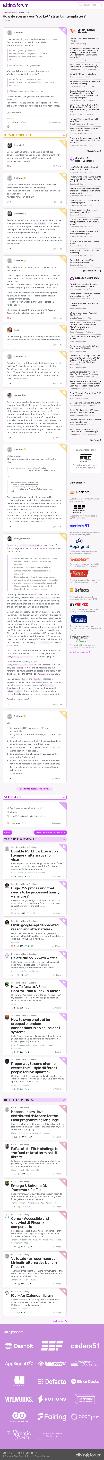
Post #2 (58, 202)
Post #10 (58, 779)
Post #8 (58, 527)
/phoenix (6, 20)
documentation (46, 548)
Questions (24, 12)
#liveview (37, 1240)
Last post (58, 823)
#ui (29, 1240)
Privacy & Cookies (42, 1456)
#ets (13, 1045)
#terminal (30, 1170)
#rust (21, 1170)
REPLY (7, 832)
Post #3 (58, 249)
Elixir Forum (92, 278)
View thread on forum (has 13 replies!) (26, 808)
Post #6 (58, 384)
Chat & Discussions (77, 86)
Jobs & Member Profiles (79, 415)
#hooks (45, 1240)
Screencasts (93, 69)
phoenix (13, 812)
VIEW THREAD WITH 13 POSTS (50, 832)
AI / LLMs (90, 289)
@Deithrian (12, 545)
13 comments (15, 113)
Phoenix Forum (93, 151)
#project (34, 1280)
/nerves (14, 1203)
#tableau (27, 1243)
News (13, 1108)
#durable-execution (36, 873)
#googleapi (15, 942)
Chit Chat (90, 86)
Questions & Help (10, 12)
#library (14, 1133)
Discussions (91, 100)
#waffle (23, 971)
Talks (90, 318)
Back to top (58, 1321)
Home (12, 816)
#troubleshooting (24, 1045)
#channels (24, 1085)
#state (57, 1203)
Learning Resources (77, 69)
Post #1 (59, 166)
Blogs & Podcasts (76, 77)
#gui (42, 1203)
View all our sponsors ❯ (80, 652)
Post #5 (58, 345)
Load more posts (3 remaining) (34, 789)
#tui (37, 1170)
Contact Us (8, 1453)
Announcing (23, 1108)
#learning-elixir (39, 1045)
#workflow (22, 873)
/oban (13, 873)
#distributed (35, 1133)
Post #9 (58, 704)
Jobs (92, 415)
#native (49, 1203)
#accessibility (56, 1240)
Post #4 (58, 318)
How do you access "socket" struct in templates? (44, 16)
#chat (50, 1045)
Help (20, 1453)
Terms (29, 1456)
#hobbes (46, 1133)
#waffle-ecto (34, 971)
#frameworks (33, 1203)
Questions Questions (91, 271)
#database (23, 1133)
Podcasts (89, 114)
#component (16, 1243)
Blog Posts (90, 77)
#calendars (24, 1309)
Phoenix (90, 29)
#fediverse (24, 1280)
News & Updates (82, 398)
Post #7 (59, 438)
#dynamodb (16, 1048)
